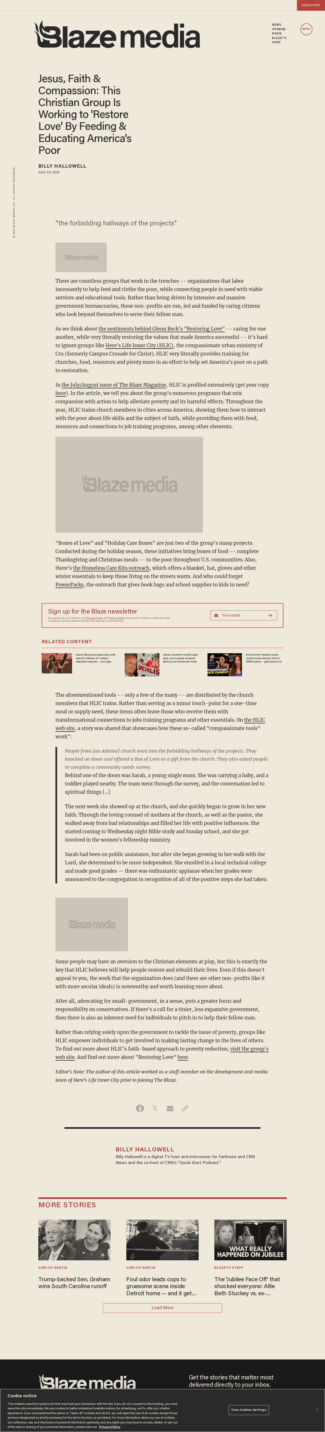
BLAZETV (279, 38)
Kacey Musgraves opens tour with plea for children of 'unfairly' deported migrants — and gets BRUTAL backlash (96, 658)
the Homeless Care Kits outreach (111, 568)
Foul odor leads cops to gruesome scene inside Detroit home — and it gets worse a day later (160, 1287)
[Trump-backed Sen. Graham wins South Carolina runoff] (74, 1239)
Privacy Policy (94, 618)
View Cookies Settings (248, 1410)
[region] (162, 1410)
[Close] (317, 1409)
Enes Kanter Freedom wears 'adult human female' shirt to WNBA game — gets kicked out (263, 658)
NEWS (276, 25)
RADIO (277, 33)
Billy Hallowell (62, 166)
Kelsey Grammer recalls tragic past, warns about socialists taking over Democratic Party (180, 658)
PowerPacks (69, 585)
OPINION (279, 29)
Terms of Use (116, 618)
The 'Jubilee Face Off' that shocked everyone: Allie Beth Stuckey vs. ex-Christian (247, 1287)
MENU (306, 29)
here (60, 393)
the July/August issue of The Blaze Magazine (114, 385)
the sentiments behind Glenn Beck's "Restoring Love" (161, 329)
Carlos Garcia (53, 1268)
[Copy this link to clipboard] (185, 1108)
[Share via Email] (170, 1108)
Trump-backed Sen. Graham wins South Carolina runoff (74, 1283)
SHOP (276, 42)
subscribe (311, 5)
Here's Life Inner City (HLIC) (139, 345)
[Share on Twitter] (155, 1108)
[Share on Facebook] (140, 1108)
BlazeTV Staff (228, 1268)
